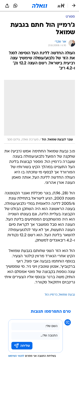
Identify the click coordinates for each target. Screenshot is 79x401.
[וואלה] (39, 6)
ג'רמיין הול (51, 294)
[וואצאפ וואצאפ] (15, 6)
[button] (61, 6)
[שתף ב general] (7, 5)
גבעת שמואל (67, 294)
